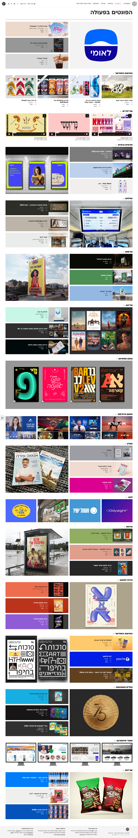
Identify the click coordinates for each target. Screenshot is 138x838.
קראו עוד (82, 834)
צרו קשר (23, 4)
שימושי (110, 4)
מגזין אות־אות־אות (84, 4)
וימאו (12, 832)
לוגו (130, 497)
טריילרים (127, 111)
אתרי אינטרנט (125, 741)
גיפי (25, 834)
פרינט (129, 305)
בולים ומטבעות (124, 687)
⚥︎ (2, 418)
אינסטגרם (29, 832)
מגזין (130, 444)
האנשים (96, 4)
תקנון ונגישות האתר (119, 833)
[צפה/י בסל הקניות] (3, 3)
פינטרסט (30, 834)
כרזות (129, 527)
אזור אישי (30, 4)
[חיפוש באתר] (18, 4)
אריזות (129, 770)
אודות (103, 4)
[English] (14, 4)
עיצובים (118, 4)
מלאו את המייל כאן (59, 834)
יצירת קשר (110, 833)
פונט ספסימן (125, 359)
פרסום (129, 252)
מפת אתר (127, 833)
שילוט (129, 198)
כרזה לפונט (126, 580)
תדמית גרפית (125, 145)
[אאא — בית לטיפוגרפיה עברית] (127, 829)
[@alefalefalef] (9, 4)
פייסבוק (18, 831)
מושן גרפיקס (125, 414)
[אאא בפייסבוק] (11, 4)
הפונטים (127, 4)
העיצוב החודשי (124, 73)
